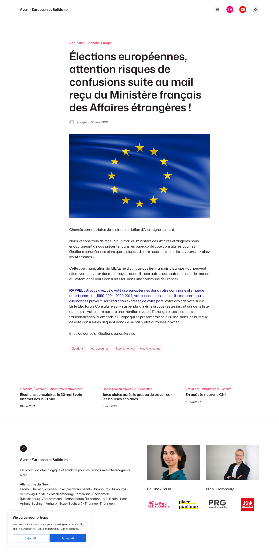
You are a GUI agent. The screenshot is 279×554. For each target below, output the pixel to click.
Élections (93, 43)
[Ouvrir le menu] (217, 9)
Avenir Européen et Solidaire (44, 9)
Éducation (145, 389)
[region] (49, 528)
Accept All (67, 538)
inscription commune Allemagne (138, 348)
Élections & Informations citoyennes (58, 389)
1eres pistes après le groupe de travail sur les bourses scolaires (137, 396)
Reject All (30, 538)
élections (78, 348)
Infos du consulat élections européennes (102, 333)
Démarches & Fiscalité (216, 389)
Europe (106, 43)
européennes (100, 348)
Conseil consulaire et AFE (120, 389)
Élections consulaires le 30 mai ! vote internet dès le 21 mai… (51, 396)
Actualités (76, 43)
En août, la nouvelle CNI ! (206, 394)
